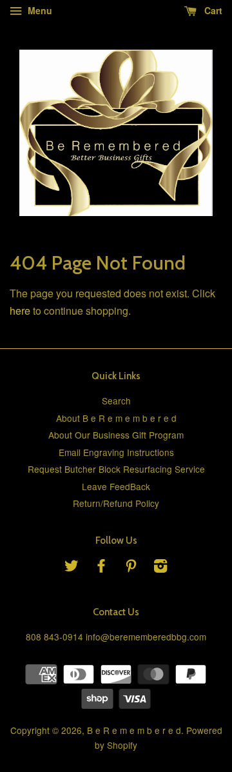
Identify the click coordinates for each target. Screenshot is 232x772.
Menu (38, 10)
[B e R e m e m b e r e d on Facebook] (101, 567)
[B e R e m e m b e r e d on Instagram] (160, 567)
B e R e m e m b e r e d (134, 730)
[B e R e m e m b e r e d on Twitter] (71, 567)
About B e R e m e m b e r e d (116, 417)
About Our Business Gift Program (116, 434)
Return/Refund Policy (116, 503)
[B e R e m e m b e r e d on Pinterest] (131, 567)
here (20, 310)
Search (116, 400)
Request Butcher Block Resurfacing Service (116, 468)
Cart (212, 10)
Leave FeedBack (116, 486)
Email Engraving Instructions (116, 452)
